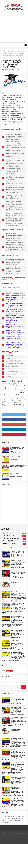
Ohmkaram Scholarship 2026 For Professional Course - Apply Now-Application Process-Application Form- (17, 554)
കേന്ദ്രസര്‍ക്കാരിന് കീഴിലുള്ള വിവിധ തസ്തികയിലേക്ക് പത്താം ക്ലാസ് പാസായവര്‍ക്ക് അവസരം (18, 458)
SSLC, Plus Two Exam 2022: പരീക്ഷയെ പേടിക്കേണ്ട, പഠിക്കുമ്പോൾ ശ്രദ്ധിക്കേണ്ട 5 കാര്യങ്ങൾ (18, 475)
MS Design (19, 842)
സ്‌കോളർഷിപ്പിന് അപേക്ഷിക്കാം (15, 583)
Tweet (14, 414)
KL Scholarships (14, 4)
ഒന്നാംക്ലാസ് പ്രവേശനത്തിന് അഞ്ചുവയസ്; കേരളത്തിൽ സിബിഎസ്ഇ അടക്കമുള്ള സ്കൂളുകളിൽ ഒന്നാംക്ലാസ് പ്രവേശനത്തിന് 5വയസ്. (17, 450)
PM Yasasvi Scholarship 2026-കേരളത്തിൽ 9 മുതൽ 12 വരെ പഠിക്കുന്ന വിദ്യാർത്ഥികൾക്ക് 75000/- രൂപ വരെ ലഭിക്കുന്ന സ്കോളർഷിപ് (18, 564)
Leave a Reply (16, 69)
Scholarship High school (10, 541)
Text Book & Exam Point (10, 543)
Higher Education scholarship (12, 538)
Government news (8, 535)
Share (14, 419)
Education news (8, 533)
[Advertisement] (14, 27)
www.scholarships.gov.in (9, 121)
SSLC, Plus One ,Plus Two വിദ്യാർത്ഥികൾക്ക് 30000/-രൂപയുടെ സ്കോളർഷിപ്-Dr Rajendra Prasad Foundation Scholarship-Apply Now (18, 634)
